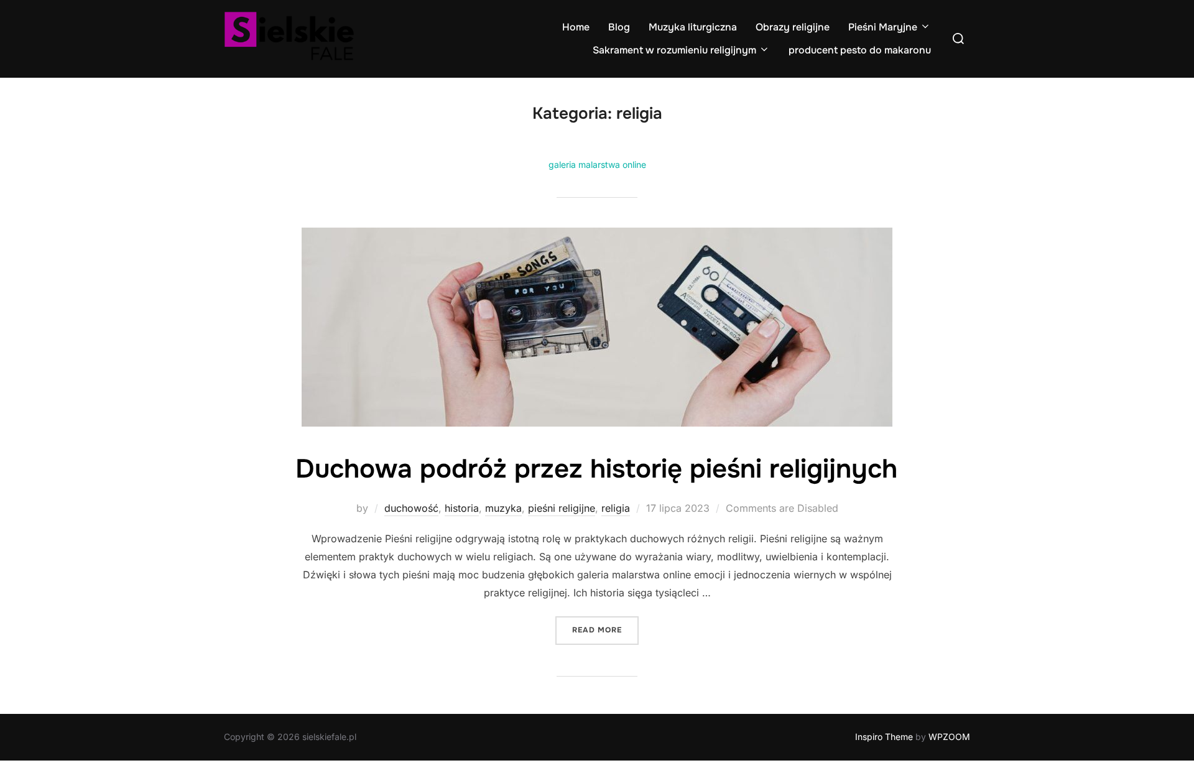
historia (462, 508)
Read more (605, 629)
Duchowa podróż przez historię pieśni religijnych (596, 469)
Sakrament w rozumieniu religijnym (674, 50)
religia (615, 508)
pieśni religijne (561, 508)
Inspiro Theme (884, 736)
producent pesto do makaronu (860, 50)
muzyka (503, 508)
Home (576, 27)
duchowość (411, 508)
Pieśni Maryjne (882, 27)
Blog (619, 27)
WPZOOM (949, 736)
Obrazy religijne (793, 27)
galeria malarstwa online (597, 164)
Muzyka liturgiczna (693, 27)
